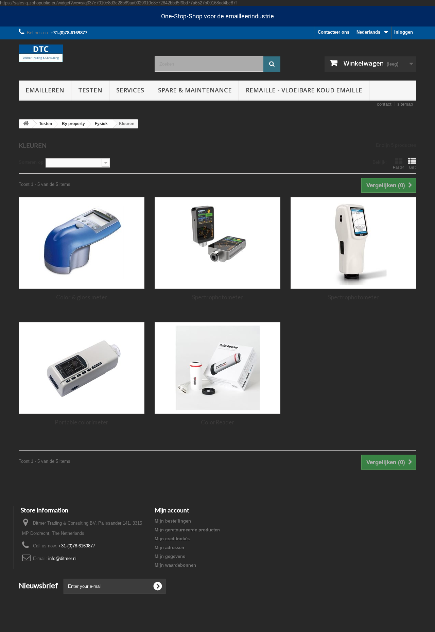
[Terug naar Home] (25, 124)
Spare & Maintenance (195, 90)
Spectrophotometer (217, 297)
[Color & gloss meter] (81, 242)
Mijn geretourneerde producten (187, 529)
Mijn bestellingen (173, 521)
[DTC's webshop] (81, 53)
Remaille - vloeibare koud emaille (304, 90)
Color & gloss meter (81, 297)
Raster (398, 167)
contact (384, 104)
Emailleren (44, 90)
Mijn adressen (169, 547)
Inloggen (403, 32)
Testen (90, 90)
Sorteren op (31, 162)
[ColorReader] (217, 368)
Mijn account (172, 510)
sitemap (405, 104)
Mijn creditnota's (172, 538)
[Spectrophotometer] (217, 242)
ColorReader (217, 422)
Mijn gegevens (170, 556)
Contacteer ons (333, 32)
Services (130, 90)
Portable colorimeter (81, 422)
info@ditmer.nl (62, 558)
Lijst (412, 167)
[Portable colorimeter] (81, 368)
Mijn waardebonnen (175, 565)
